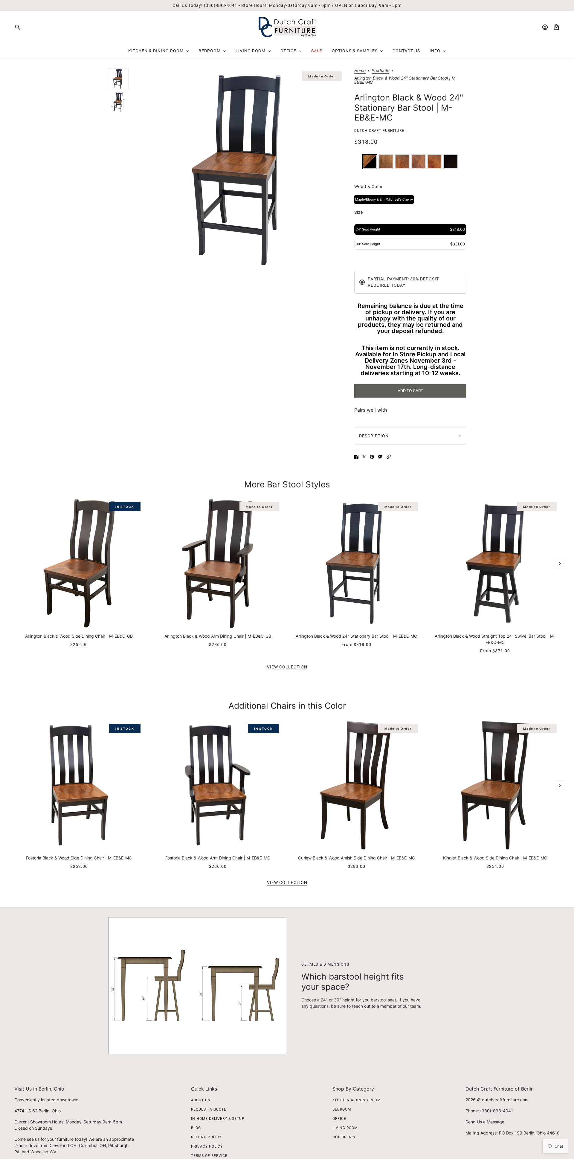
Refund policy (206, 1137)
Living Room (345, 1128)
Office (339, 1119)
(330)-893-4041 (496, 1110)
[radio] (369, 161)
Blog (196, 1128)
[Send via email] (380, 456)
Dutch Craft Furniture (379, 131)
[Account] (545, 27)
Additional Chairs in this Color (287, 706)
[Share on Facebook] (356, 456)
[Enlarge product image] (240, 170)
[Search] (17, 27)
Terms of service (209, 1156)
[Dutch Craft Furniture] (287, 27)
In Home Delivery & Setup (218, 1119)
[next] (559, 563)
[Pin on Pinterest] (372, 456)
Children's (343, 1137)
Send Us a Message (484, 1121)
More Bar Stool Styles (287, 484)
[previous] (14, 504)
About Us (200, 1100)
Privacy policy (207, 1146)
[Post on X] (364, 456)
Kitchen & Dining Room (356, 1100)
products (380, 70)
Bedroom (341, 1109)
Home (360, 70)
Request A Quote (208, 1109)
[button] (388, 456)
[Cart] (556, 27)
